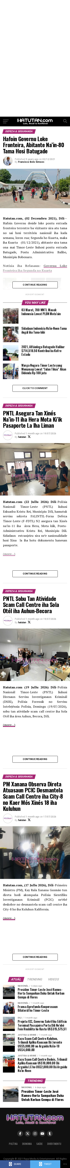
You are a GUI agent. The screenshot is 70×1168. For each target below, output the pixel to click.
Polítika (13, 1144)
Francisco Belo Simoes (31, 162)
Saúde (39, 1144)
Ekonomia (27, 1144)
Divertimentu (54, 1144)
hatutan (22, 437)
